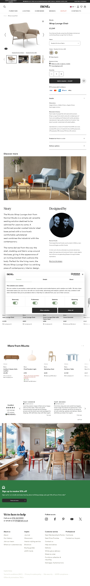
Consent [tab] (18, 279)
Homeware (39, 11)
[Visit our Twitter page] (80, 519)
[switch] (35, 303)
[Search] (5, 6)
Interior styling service (32, 541)
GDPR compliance (61, 574)
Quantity (51, 70)
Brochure (27, 545)
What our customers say (13, 545)
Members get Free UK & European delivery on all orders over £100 (45, 1)
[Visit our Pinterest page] (63, 519)
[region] (52, 408)
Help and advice (51, 545)
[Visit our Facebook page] (55, 519)
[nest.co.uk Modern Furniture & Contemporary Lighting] (45, 6)
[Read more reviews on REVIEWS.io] (10, 415)
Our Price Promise (80, 1)
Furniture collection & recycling (53, 558)
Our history (8, 538)
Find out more (14, 500)
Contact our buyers (73, 538)
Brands (52, 11)
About (6, 535)
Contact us (49, 541)
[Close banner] (82, 274)
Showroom (28, 538)
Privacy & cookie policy (33, 574)
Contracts (76, 11)
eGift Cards (28, 551)
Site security (48, 574)
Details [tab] (45, 279)
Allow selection (44, 310)
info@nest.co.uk (21, 521)
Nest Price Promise (52, 538)
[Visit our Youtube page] (72, 519)
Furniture (13, 11)
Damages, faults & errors (54, 563)
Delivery (48, 548)
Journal (27, 535)
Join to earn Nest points (11, 1)
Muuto (51, 20)
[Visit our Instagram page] (46, 519)
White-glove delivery (52, 551)
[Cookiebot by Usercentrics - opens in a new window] (72, 274)
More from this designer (55, 261)
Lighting (26, 11)
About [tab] (71, 279)
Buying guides (29, 548)
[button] (20, 409)
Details (51, 98)
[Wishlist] (81, 6)
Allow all (70, 310)
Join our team (9, 541)
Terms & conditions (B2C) (13, 574)
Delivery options (54, 146)
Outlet (63, 11)
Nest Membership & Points (55, 535)
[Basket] (85, 6)
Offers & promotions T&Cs (13, 577)
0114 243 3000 (18, 518)
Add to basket (64, 81)
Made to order (50, 554)
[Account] (78, 6)
